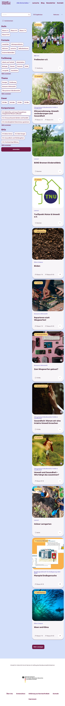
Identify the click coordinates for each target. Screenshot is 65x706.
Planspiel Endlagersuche (45, 575)
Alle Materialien (23, 3)
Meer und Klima (41, 627)
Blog (42, 3)
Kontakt (60, 3)
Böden (37, 266)
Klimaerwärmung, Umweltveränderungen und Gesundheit (46, 113)
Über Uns (9, 694)
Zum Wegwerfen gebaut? (46, 369)
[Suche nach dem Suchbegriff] (29, 14)
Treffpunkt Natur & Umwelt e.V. (47, 215)
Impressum (32, 699)
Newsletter (50, 3)
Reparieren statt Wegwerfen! (42, 318)
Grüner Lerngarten (42, 524)
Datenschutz (20, 694)
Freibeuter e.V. (41, 59)
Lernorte (35, 3)
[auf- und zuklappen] (60, 68)
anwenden (16, 149)
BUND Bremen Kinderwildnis (47, 162)
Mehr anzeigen (38, 647)
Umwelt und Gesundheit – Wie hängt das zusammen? (46, 473)
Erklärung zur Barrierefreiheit (39, 694)
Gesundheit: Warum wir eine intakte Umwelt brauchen (47, 422)
